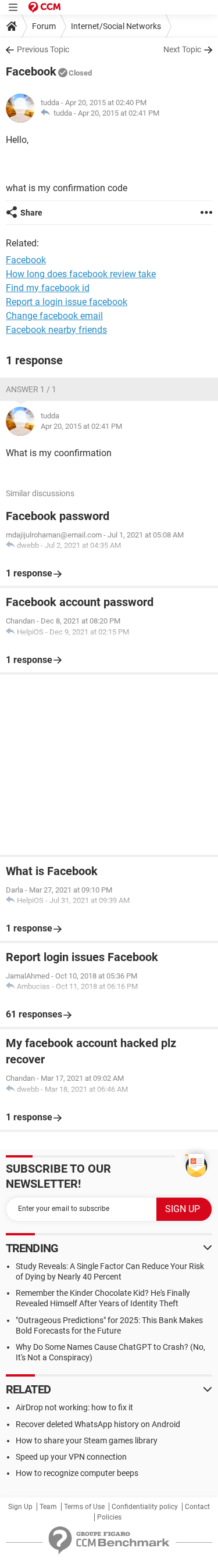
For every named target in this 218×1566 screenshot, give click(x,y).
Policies (109, 1517)
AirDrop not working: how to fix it (74, 1407)
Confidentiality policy (145, 1507)
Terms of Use (84, 1507)
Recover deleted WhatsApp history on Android (98, 1424)
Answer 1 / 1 (31, 389)
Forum (44, 26)
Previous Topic (43, 49)
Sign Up (20, 1507)
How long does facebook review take (81, 273)
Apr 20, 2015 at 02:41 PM (118, 113)
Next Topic (182, 49)
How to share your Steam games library (87, 1440)
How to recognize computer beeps (77, 1473)
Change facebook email (54, 315)
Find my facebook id (48, 287)
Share (31, 212)
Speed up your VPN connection (71, 1456)
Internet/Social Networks (116, 26)
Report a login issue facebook (66, 301)
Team (48, 1507)
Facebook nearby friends (56, 329)
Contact (197, 1507)
